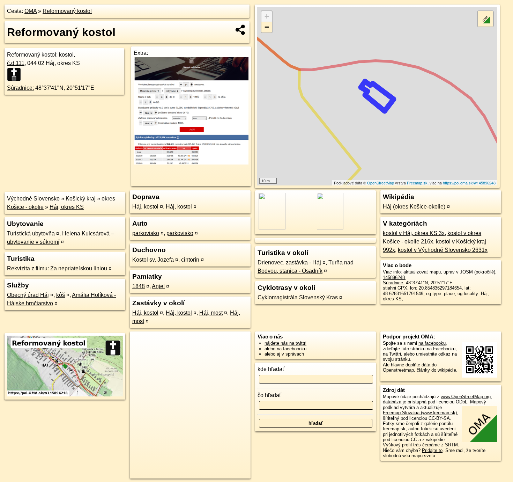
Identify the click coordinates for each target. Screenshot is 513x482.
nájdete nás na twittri (285, 343)
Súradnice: (20, 88)
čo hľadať (269, 395)
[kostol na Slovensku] (16, 74)
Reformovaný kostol (67, 11)
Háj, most (211, 313)
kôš (60, 295)
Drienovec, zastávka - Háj (289, 262)
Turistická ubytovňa (31, 233)
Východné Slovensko (33, 199)
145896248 (394, 277)
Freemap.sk (417, 182)
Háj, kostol (145, 207)
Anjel (158, 286)
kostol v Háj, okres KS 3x (414, 233)
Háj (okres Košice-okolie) (414, 207)
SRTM (451, 444)
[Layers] (485, 19)
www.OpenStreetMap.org (466, 396)
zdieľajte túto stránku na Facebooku (419, 348)
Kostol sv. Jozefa (153, 260)
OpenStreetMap (380, 182)
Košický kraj (81, 199)
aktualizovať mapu (422, 272)
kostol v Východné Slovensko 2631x (443, 250)
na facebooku (432, 343)
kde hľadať (271, 369)
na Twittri (392, 354)
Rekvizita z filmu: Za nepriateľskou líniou (57, 268)
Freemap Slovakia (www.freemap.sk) (420, 412)
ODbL (461, 401)
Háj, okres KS (67, 207)
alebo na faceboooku (285, 348)
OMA (30, 11)
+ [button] (267, 16)
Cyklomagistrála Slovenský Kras (298, 297)
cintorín (190, 260)
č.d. (15, 63)
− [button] (267, 27)
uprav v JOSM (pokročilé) (469, 272)
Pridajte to (432, 450)
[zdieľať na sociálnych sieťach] (241, 29)
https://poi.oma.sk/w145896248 (469, 182)
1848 (138, 286)
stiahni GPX (395, 288)
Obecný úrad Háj (28, 295)
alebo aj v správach (284, 354)
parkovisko (145, 233)
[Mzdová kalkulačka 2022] (191, 163)
